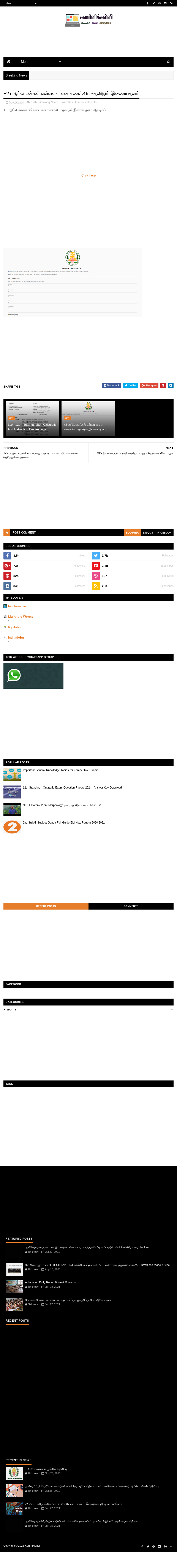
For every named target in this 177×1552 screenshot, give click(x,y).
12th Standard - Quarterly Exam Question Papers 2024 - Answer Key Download (72, 787)
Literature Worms (20, 616)
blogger (132, 532)
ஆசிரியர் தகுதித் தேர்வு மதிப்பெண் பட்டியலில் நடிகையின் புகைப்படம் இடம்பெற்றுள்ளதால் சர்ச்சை (81, 1521)
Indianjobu (16, 637)
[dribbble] (159, 3)
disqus (148, 532)
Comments (131, 906)
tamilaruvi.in (17, 606)
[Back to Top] (171, 1546)
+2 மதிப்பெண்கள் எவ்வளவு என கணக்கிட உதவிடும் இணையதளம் (85, 427)
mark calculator (87, 102)
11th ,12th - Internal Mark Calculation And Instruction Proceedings (33, 427)
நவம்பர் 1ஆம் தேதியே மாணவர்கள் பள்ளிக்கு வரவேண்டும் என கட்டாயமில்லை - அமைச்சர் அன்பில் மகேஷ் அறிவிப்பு (92, 1486)
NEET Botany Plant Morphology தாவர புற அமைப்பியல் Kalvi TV (62, 805)
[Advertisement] (88, 48)
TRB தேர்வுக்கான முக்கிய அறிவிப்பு (46, 1469)
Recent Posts (46, 906)
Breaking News (48, 102)
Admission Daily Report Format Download (51, 1282)
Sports (11, 1009)
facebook (164, 532)
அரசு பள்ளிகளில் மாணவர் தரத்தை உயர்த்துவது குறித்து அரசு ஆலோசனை (68, 1300)
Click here (88, 175)
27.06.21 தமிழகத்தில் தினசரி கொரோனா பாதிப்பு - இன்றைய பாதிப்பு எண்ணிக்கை (73, 1504)
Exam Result (68, 102)
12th (34, 102)
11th (11, 418)
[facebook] (147, 3)
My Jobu (14, 627)
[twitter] (153, 3)
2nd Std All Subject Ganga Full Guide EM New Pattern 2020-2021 (64, 822)
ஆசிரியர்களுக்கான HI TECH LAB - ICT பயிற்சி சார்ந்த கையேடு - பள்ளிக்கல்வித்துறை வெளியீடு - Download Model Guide (97, 1265)
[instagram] (165, 3)
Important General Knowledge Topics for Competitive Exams (60, 770)
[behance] (171, 3)
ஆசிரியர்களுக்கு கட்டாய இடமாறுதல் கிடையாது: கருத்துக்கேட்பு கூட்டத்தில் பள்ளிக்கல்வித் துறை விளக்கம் (87, 1247)
